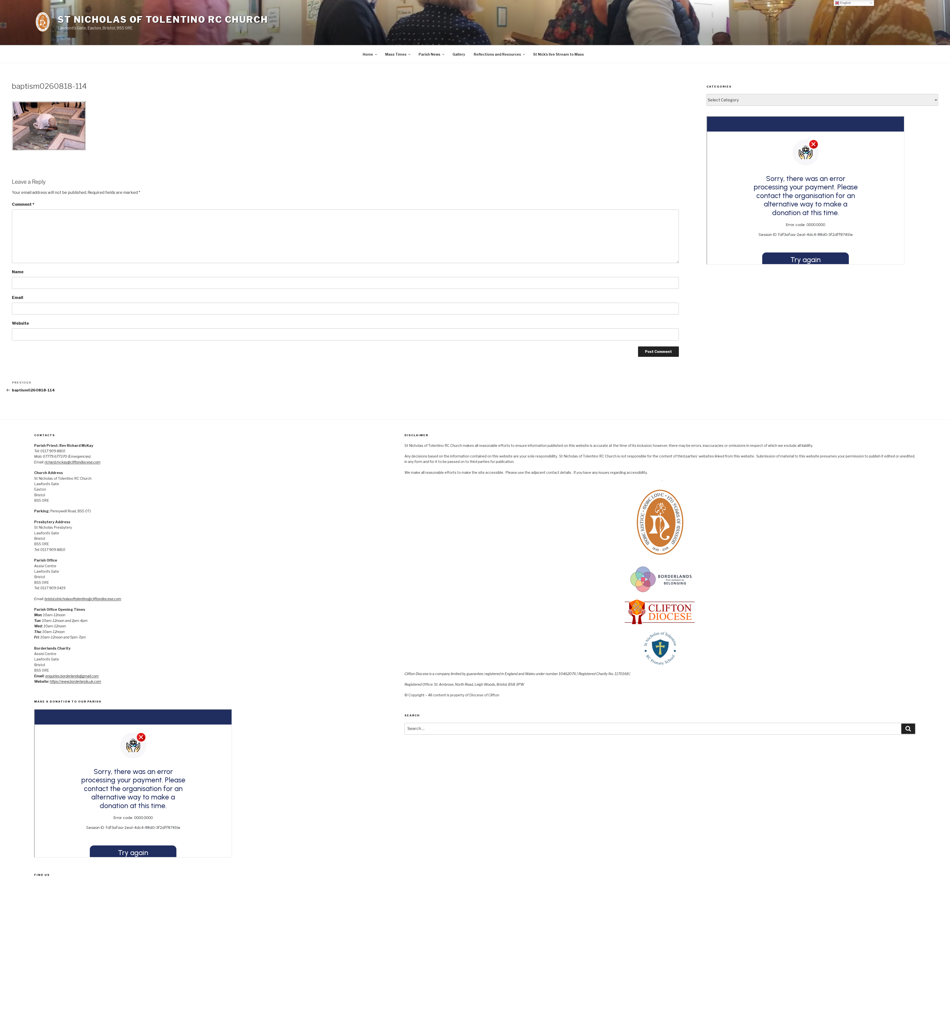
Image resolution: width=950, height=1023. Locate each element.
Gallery (458, 54)
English (845, 3)
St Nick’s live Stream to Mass (558, 54)
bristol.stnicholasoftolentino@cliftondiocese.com (83, 599)
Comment (23, 204)
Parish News (429, 54)
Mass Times (395, 54)
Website (20, 323)
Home (368, 54)
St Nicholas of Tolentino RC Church (163, 19)
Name (18, 272)
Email (17, 297)
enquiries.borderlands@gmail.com (72, 676)
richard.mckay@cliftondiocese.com (72, 462)
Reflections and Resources (497, 54)
